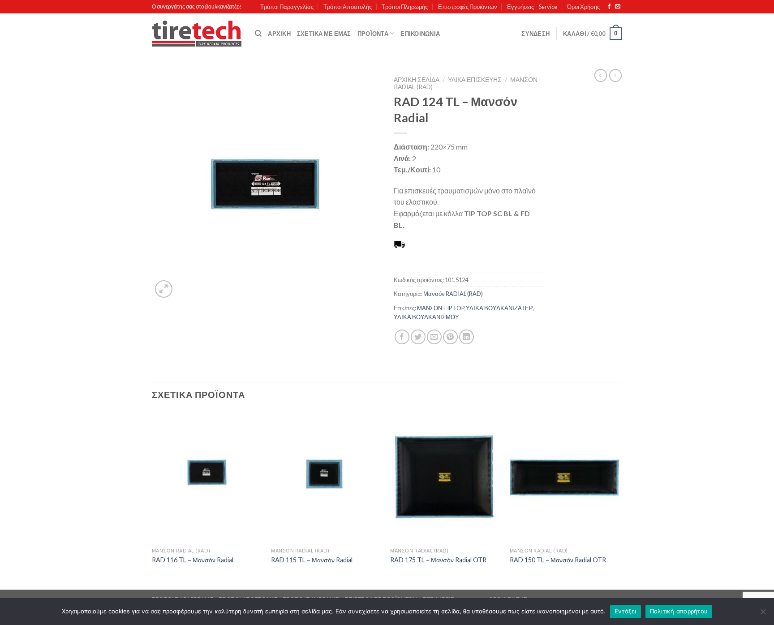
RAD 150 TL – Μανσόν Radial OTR (558, 560)
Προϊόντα (372, 33)
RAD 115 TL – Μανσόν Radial (312, 560)
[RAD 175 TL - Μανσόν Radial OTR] (445, 477)
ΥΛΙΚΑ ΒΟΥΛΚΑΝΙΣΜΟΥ (426, 317)
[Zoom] (163, 289)
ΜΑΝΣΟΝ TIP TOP (440, 308)
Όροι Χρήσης (583, 6)
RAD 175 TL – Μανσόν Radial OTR (438, 560)
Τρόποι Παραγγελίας (287, 6)
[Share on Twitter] (418, 337)
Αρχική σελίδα (416, 79)
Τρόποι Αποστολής (347, 6)
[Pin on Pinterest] (450, 337)
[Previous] (152, 499)
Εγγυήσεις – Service (532, 6)
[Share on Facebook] (402, 337)
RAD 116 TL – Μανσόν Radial (192, 560)
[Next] (619, 499)
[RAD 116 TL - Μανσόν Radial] (207, 477)
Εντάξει (625, 611)
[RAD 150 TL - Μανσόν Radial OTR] (565, 477)
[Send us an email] (617, 7)
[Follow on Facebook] (609, 7)
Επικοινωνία (420, 33)
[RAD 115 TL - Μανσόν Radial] (326, 477)
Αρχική (279, 33)
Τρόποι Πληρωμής (405, 6)
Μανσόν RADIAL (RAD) (453, 293)
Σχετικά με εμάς (324, 33)
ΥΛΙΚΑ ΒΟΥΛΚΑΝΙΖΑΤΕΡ (499, 308)
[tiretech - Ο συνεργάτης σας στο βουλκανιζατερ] (196, 34)
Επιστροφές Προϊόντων (467, 6)
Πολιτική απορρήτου (679, 611)
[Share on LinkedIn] (466, 337)
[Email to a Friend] (434, 337)
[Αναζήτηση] (258, 33)
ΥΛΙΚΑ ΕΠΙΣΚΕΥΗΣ (475, 79)
